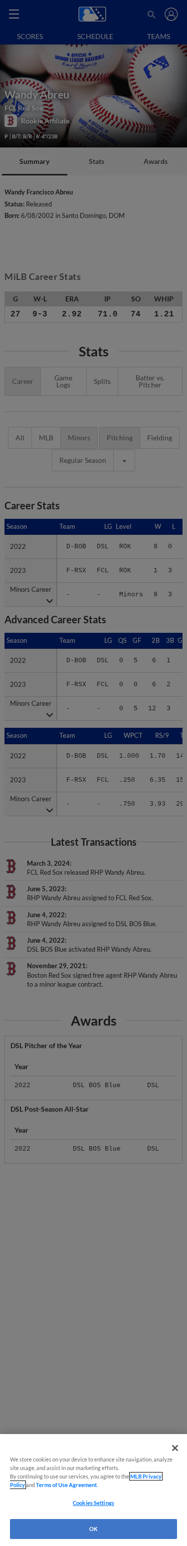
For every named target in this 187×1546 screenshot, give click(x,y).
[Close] (175, 1448)
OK (93, 1529)
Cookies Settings (93, 1503)
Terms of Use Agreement (66, 1485)
